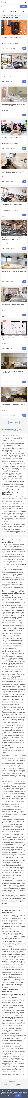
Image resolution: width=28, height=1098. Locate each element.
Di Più (22, 11)
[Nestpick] (5, 2)
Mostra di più (14, 422)
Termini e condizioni (17, 1085)
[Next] (25, 27)
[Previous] (2, 27)
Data (3, 11)
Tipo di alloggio (12, 11)
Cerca (23, 6)
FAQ (17, 1089)
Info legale (5, 1084)
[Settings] (25, 2)
